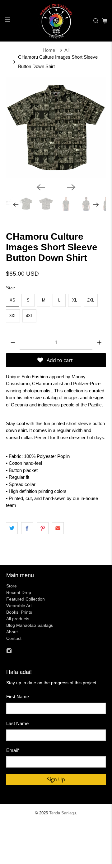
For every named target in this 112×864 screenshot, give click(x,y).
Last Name (17, 723)
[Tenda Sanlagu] (56, 21)
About (12, 631)
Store (11, 585)
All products (17, 618)
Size (10, 287)
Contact (13, 638)
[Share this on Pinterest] (43, 528)
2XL (90, 300)
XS (12, 300)
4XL (29, 315)
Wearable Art (19, 605)
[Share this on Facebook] (27, 528)
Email (13, 750)
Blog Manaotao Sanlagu (30, 625)
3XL (12, 315)
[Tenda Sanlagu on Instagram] (9, 652)
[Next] (71, 187)
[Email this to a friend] (58, 528)
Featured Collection (25, 598)
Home (49, 50)
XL (74, 300)
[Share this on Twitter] (12, 528)
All (66, 50)
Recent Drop (18, 592)
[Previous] (40, 187)
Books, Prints (19, 612)
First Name (17, 696)
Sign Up (56, 779)
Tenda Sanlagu (62, 813)
